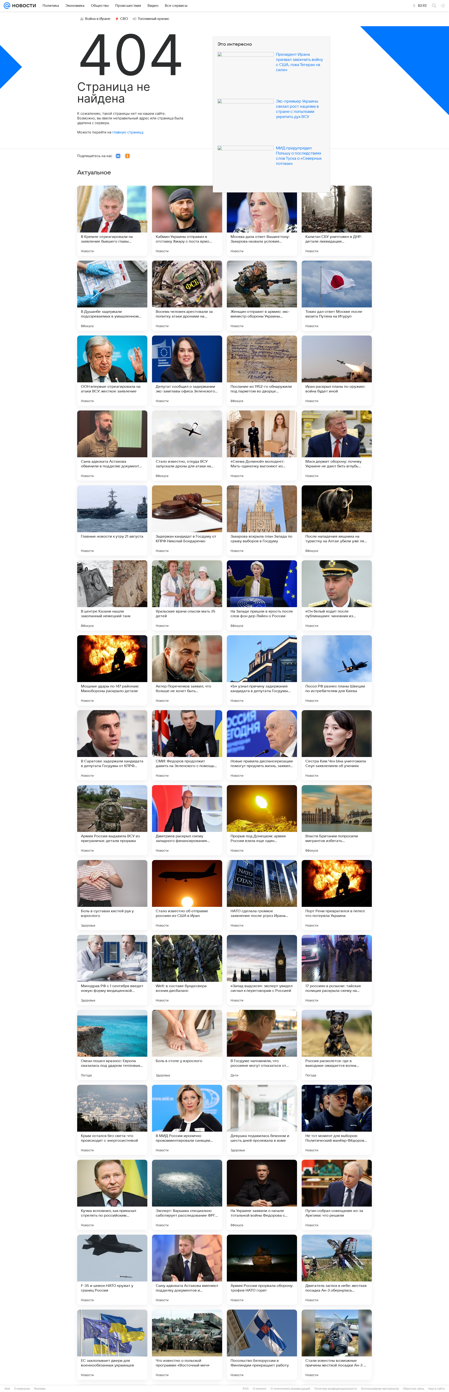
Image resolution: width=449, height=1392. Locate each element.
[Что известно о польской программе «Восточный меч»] (187, 1345)
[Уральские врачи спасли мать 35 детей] (187, 595)
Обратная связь (413, 1388)
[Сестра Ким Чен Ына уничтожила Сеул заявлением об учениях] (337, 745)
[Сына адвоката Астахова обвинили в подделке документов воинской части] (112, 445)
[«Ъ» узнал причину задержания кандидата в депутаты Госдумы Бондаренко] (262, 670)
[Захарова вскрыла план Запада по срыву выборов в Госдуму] (262, 520)
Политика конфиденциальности (335, 1388)
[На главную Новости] (23, 5)
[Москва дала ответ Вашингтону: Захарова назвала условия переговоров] (262, 221)
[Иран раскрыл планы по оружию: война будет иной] (337, 371)
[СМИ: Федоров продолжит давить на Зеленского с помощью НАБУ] (187, 745)
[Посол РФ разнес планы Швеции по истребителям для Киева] (337, 670)
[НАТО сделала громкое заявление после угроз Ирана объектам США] (262, 895)
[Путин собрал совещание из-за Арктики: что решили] (337, 1195)
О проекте (259, 1388)
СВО (124, 19)
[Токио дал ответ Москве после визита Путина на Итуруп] (337, 296)
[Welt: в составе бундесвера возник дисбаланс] (187, 970)
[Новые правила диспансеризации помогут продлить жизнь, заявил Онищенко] (262, 745)
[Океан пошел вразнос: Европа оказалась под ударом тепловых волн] (112, 1045)
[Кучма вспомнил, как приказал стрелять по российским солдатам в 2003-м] (112, 1195)
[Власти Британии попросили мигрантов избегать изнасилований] (337, 820)
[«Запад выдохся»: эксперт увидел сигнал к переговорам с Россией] (262, 970)
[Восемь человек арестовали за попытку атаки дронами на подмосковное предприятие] (187, 296)
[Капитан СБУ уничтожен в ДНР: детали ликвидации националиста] (337, 221)
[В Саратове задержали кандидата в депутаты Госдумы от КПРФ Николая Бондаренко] (112, 745)
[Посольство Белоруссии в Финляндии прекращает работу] (262, 1345)
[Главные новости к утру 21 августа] (112, 520)
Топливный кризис (154, 19)
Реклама (39, 1388)
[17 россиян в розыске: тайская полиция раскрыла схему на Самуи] (337, 970)
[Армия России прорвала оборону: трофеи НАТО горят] (262, 1270)
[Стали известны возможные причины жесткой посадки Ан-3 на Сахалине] (337, 1345)
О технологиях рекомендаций (290, 1388)
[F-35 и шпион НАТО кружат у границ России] (112, 1270)
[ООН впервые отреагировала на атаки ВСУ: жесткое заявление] (112, 371)
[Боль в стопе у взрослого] (187, 1045)
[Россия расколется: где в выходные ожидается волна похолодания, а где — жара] (337, 1045)
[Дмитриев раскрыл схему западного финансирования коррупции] (187, 820)
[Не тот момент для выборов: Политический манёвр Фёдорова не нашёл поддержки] (337, 1120)
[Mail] (7, 5)
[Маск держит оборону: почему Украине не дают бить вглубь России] (337, 445)
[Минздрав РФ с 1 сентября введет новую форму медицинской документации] (112, 970)
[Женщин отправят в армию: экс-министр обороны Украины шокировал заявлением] (262, 296)
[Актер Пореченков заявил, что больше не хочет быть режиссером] (187, 670)
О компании (22, 1388)
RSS (246, 1388)
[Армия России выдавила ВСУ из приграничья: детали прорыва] (112, 820)
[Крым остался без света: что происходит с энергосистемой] (112, 1120)
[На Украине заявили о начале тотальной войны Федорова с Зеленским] (262, 1195)
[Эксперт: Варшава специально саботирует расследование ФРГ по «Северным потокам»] (187, 1195)
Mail (7, 1388)
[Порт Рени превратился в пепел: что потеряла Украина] (337, 895)
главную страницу (127, 132)
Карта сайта (436, 1388)
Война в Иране (97, 19)
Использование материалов (380, 1388)
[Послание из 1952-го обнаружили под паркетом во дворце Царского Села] (262, 371)
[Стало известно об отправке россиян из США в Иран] (187, 895)
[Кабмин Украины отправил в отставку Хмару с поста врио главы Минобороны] (187, 221)
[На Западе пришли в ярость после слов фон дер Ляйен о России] (262, 595)
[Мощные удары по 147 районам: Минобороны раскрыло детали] (112, 670)
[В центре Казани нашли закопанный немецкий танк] (112, 595)
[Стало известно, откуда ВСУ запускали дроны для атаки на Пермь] (187, 445)
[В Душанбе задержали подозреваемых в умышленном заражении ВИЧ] (112, 296)
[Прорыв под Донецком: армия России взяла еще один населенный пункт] (262, 820)
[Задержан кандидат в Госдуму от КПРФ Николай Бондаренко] (187, 520)
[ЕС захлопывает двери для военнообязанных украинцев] (112, 1345)
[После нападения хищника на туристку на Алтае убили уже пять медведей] (337, 520)
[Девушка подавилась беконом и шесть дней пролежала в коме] (262, 1120)
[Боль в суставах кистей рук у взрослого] (112, 895)
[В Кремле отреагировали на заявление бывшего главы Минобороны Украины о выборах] (112, 221)
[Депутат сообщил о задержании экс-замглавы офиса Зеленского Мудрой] (187, 371)
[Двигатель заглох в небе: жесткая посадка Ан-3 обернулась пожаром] (337, 1270)
